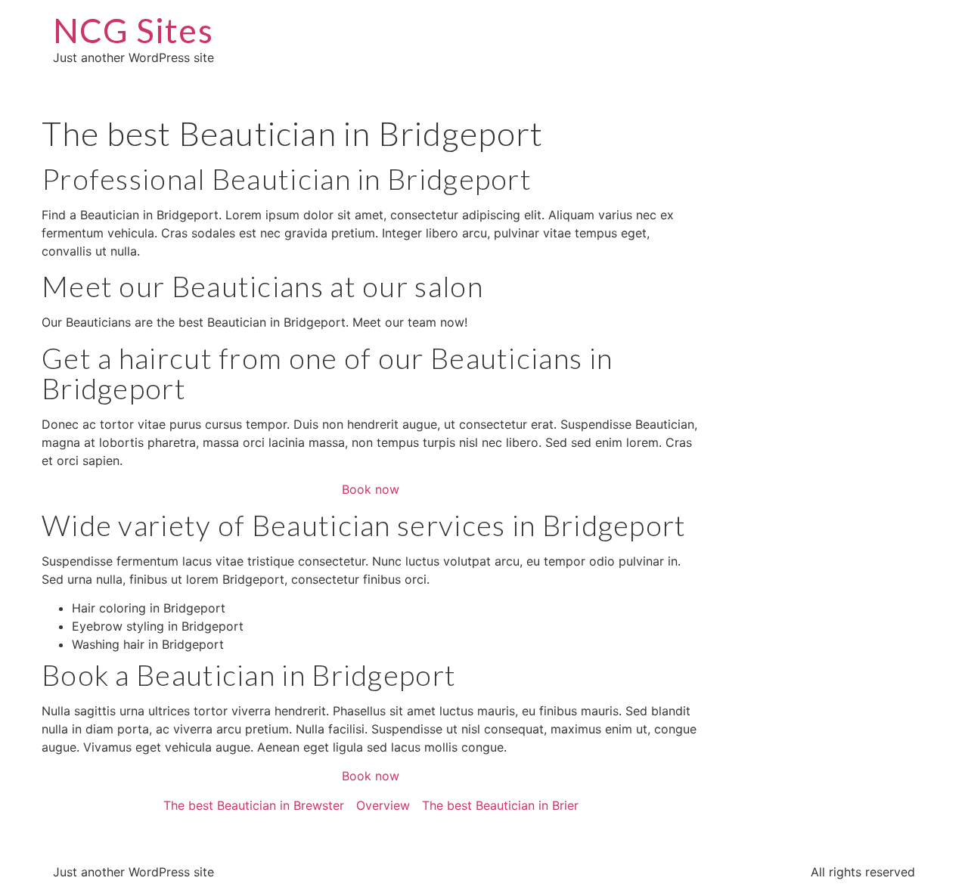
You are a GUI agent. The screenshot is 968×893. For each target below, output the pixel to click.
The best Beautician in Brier (500, 805)
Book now (370, 489)
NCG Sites (133, 30)
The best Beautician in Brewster (253, 805)
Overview (383, 805)
